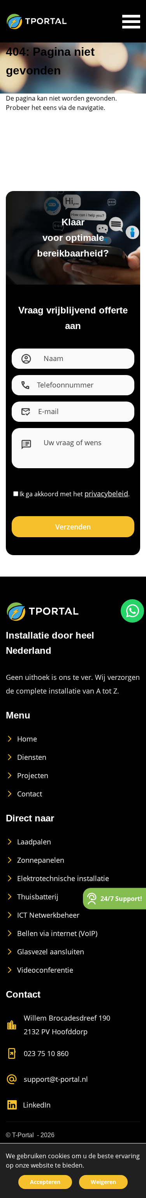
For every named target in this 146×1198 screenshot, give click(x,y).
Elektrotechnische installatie (63, 878)
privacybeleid (106, 493)
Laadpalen (34, 841)
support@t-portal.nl (56, 1079)
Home (27, 738)
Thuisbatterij (37, 896)
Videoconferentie (45, 970)
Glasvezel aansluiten (50, 951)
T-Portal (23, 1135)
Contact (29, 793)
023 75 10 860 (46, 1053)
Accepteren (45, 1182)
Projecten (32, 775)
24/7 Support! (121, 898)
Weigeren (103, 1182)
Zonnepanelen (40, 860)
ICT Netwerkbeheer (48, 915)
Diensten (31, 757)
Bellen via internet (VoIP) (57, 933)
